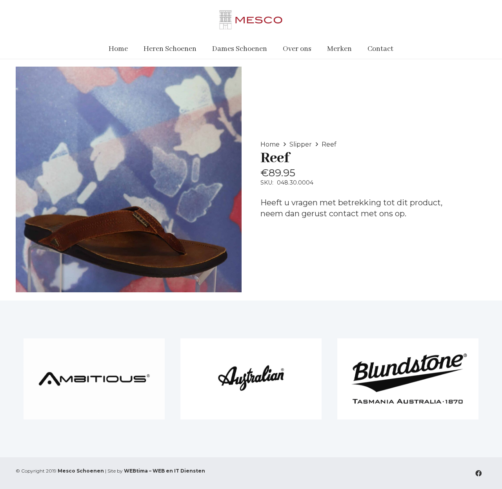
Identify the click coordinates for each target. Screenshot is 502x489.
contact (344, 213)
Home (270, 144)
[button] (201, 49)
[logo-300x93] (250, 19)
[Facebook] (478, 473)
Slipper (300, 144)
